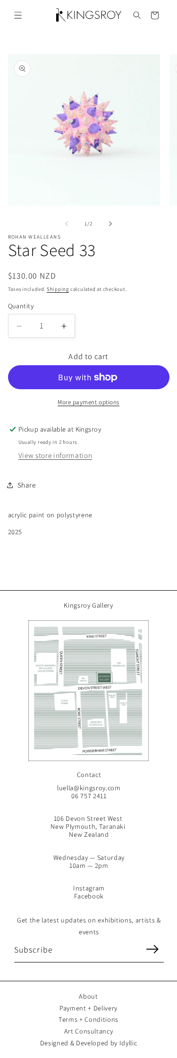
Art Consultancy (88, 1030)
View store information (55, 455)
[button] (18, 15)
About (88, 996)
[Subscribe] (152, 949)
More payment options (88, 402)
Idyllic (128, 1042)
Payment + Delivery (88, 1007)
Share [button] (26, 484)
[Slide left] (66, 223)
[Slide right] (110, 223)
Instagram (89, 887)
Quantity (21, 305)
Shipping (58, 289)
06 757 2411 (88, 795)
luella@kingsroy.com (89, 787)
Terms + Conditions (88, 1019)
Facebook (89, 895)
